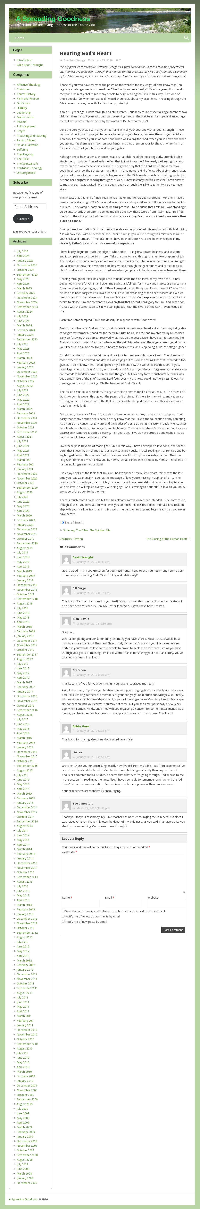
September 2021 (27, 432)
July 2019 (22, 552)
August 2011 (25, 993)
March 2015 (24, 793)
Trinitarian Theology (29, 168)
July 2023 (22, 344)
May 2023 (23, 348)
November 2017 (27, 645)
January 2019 (25, 580)
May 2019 (23, 562)
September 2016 (27, 710)
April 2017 (23, 677)
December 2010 (27, 1030)
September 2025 (27, 274)
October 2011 (25, 983)
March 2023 (24, 358)
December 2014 (27, 807)
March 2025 (24, 288)
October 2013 (25, 872)
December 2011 (27, 974)
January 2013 (25, 914)
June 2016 (23, 724)
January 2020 (25, 525)
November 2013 (27, 868)
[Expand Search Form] (186, 37)
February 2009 (26, 1132)
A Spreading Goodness (53, 18)
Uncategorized (26, 172)
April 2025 (23, 284)
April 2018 (23, 622)
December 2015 (27, 752)
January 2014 (25, 858)
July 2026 (22, 251)
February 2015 (26, 798)
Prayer (21, 131)
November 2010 (27, 1034)
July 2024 (22, 316)
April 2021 (23, 455)
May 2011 (23, 1006)
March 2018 (24, 626)
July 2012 (22, 942)
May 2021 (23, 450)
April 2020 (23, 511)
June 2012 (23, 946)
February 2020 (26, 520)
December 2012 (27, 918)
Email (109, 897)
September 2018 (27, 599)
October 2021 (25, 427)
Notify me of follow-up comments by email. (93, 916)
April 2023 (23, 353)
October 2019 (25, 538)
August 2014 (25, 826)
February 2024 (26, 330)
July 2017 (22, 664)
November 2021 (27, 423)
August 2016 (25, 714)
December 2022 (27, 372)
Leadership (24, 112)
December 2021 (27, 418)
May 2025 (23, 279)
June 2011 (23, 1002)
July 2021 (22, 441)
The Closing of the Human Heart (166, 539)
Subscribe (23, 219)
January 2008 (25, 1178)
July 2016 (22, 719)
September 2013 (27, 877)
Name (67, 897)
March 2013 (24, 905)
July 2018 (22, 608)
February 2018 (26, 631)
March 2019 (24, 571)
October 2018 (25, 594)
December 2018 (27, 585)
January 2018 (25, 636)
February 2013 (26, 909)
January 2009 (25, 1136)
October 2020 (25, 483)
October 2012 (25, 928)
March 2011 (24, 1016)
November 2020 (27, 478)
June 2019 (23, 557)
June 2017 (23, 668)
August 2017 (25, 659)
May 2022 (23, 399)
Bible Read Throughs (30, 65)
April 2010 (23, 1067)
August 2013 (25, 881)
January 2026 (25, 260)
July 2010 (22, 1053)
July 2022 (22, 390)
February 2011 (26, 1020)
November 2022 (27, 376)
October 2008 (25, 1150)
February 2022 (26, 413)
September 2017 (27, 654)
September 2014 (27, 821)
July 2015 (22, 775)
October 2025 (25, 270)
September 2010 (27, 1044)
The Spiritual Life (100, 530)
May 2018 (23, 617)
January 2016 (25, 747)
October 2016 (25, 705)
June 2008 (23, 1169)
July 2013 (22, 886)
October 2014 (25, 817)
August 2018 (25, 603)
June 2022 (23, 395)
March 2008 (24, 1173)
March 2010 (24, 1071)
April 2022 (23, 404)
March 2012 (24, 960)
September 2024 (27, 307)
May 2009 (23, 1118)
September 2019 (27, 543)
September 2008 (27, 1155)
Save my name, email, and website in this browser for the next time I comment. (115, 911)
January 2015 (25, 803)
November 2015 (27, 756)
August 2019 (25, 548)
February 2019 (26, 575)
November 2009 (27, 1090)
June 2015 (23, 779)
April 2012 (23, 956)
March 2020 (24, 515)
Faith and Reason (28, 98)
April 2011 (23, 1011)
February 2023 (26, 362)
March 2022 (24, 409)
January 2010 (25, 1081)
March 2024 (24, 325)
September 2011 (27, 988)
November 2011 (27, 979)
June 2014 (23, 835)
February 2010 (26, 1076)
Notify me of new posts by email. (86, 921)
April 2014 (23, 844)
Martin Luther (25, 117)
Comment (69, 851)
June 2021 (23, 446)
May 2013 (23, 895)
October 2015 (25, 761)
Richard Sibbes (26, 140)
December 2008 (27, 1141)
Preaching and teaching (31, 135)
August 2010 (25, 1048)
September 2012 (27, 932)
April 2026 (23, 256)
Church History (26, 94)
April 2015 (23, 789)
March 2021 (24, 460)
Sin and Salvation (27, 145)
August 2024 (25, 311)
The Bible (82, 530)
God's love (23, 103)
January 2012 (25, 969)
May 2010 (23, 1062)
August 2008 (25, 1159)
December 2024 (27, 298)
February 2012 (26, 965)
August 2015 (25, 770)
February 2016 (26, 742)
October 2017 (25, 650)
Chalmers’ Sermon (71, 539)
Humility (22, 108)
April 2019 (23, 566)
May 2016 (23, 729)
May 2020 (23, 506)
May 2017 (23, 673)
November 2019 (27, 534)
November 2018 (27, 589)
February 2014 (26, 854)
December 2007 (27, 1183)
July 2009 (22, 1108)
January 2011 (25, 1025)
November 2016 (27, 701)
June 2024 (23, 321)
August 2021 (25, 436)
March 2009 (24, 1127)
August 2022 (25, 386)
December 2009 (27, 1085)
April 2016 (23, 733)
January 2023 (25, 367)
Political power (26, 126)
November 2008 (27, 1145)
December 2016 (27, 696)
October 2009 (25, 1095)
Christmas (23, 89)
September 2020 (27, 487)
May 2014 (23, 840)
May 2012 (23, 951)
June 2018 (23, 613)
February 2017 (26, 687)
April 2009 (23, 1122)
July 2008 (22, 1164)
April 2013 (23, 900)
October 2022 (25, 381)
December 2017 (27, 640)
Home (19, 38)
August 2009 (25, 1104)
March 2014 (24, 849)
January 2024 (25, 335)
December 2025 (27, 265)
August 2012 (25, 937)
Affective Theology (28, 84)
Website (153, 897)
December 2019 (27, 529)
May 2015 (23, 784)
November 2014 (27, 812)
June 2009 (23, 1113)
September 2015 (27, 766)
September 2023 (27, 339)
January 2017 (25, 691)
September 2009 (27, 1099)
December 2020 (27, 474)
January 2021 (25, 469)
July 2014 (22, 830)
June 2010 (23, 1057)
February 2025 (26, 293)
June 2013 (23, 891)
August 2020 (25, 492)
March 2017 (24, 682)
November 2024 (27, 302)
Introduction (24, 60)
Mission (22, 121)
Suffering (68, 530)
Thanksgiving (25, 154)
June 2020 (23, 501)
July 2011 (22, 997)
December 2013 (27, 863)
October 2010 (25, 1039)
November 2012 (27, 923)
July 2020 (22, 497)
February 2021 (26, 464)
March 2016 (24, 738)
